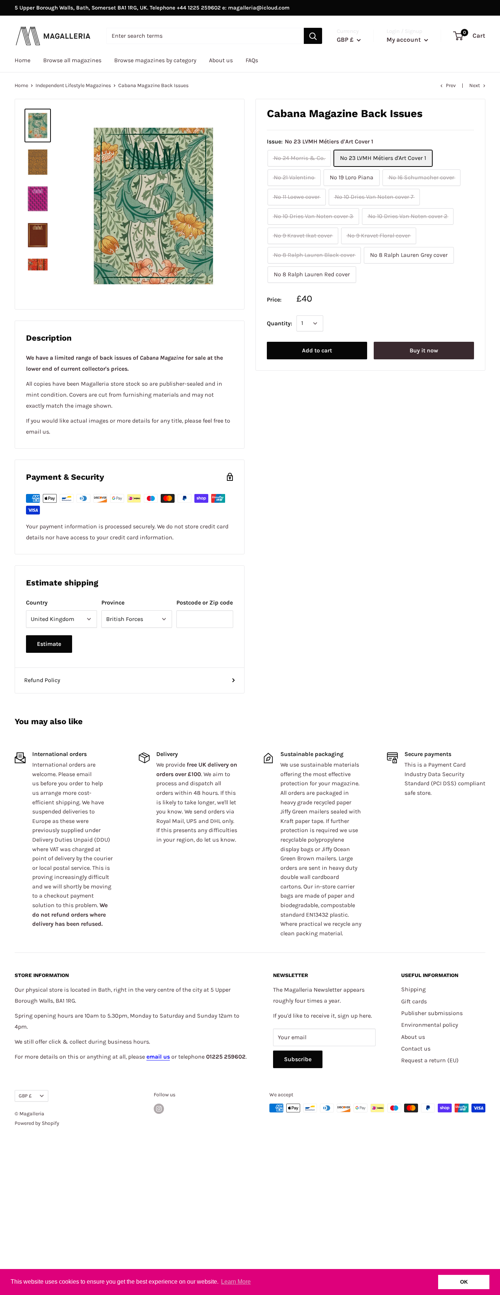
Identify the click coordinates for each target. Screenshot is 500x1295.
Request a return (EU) (430, 1060)
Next (474, 85)
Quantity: (279, 323)
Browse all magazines (72, 60)
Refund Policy (42, 680)
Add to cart (317, 350)
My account (404, 39)
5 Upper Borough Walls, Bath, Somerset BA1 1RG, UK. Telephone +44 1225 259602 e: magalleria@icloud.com (152, 7)
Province (112, 602)
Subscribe (297, 1059)
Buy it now (424, 350)
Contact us (415, 1048)
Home (22, 60)
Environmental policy (429, 1024)
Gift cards (414, 1001)
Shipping (413, 989)
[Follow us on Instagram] (159, 1109)
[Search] (313, 36)
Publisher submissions (432, 1013)
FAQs (252, 60)
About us (221, 60)
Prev (451, 85)
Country (37, 602)
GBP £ (25, 1095)
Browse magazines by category (155, 60)
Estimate (49, 643)
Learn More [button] (236, 1282)
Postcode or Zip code (204, 602)
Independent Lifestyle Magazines (73, 85)
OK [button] (464, 1282)
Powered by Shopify (37, 1123)
